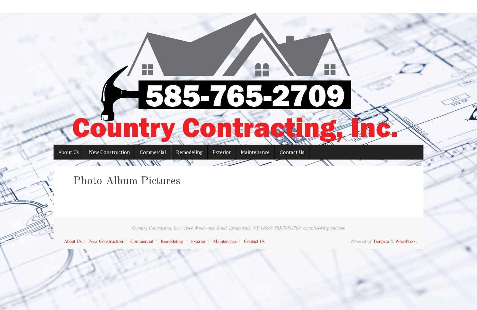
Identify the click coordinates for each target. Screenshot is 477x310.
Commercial (141, 241)
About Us (73, 241)
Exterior (198, 241)
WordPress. (406, 241)
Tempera (381, 241)
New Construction (106, 241)
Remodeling (172, 241)
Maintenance (225, 241)
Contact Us (254, 241)
